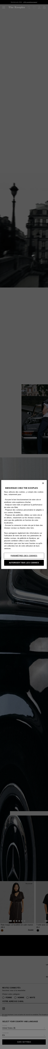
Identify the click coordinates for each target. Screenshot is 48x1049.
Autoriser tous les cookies (24, 563)
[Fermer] (43, 483)
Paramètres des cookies (24, 556)
